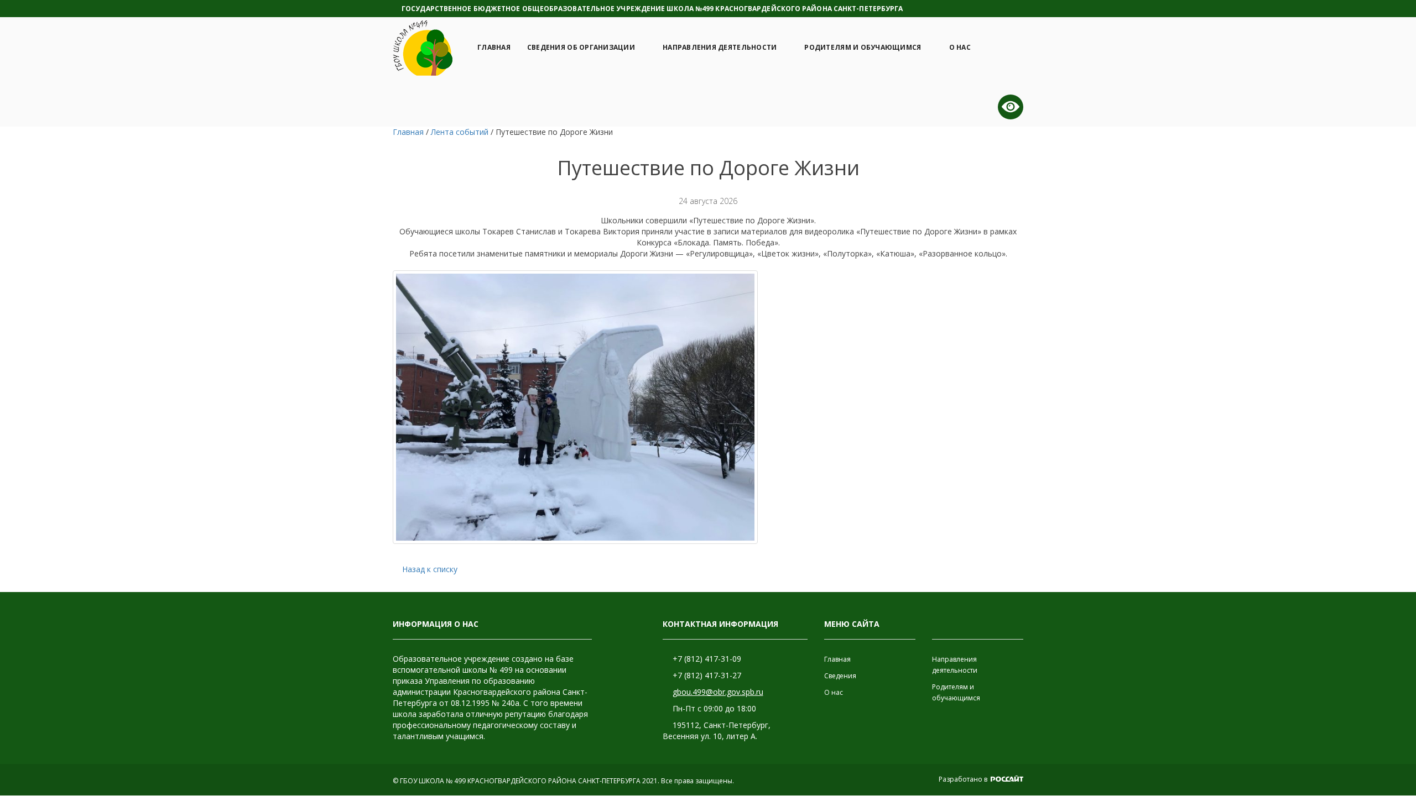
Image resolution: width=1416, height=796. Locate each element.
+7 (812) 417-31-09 (707, 658)
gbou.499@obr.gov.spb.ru (718, 692)
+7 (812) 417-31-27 (707, 675)
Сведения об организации (581, 47)
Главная (494, 47)
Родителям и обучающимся (862, 47)
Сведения (840, 675)
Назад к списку (429, 569)
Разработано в (964, 779)
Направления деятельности (720, 47)
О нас (960, 47)
